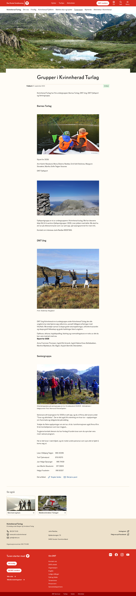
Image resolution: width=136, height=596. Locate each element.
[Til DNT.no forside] (17, 3)
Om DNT (52, 556)
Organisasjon (52, 568)
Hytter (53, 3)
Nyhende (88, 10)
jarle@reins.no (15, 538)
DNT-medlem (103, 3)
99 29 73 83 (14, 531)
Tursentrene (52, 580)
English (50, 571)
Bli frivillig (11, 564)
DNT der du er (56, 594)
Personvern (52, 584)
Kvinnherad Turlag (14, 10)
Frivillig (33, 10)
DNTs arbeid (52, 565)
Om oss (26, 10)
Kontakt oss (52, 561)
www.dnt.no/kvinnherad (18, 534)
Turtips (61, 3)
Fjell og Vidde (53, 577)
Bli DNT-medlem (14, 570)
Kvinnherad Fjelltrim (46, 10)
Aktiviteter (71, 3)
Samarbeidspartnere (55, 587)
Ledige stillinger (53, 574)
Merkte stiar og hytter (64, 10)
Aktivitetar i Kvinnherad (103, 10)
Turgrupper (78, 10)
